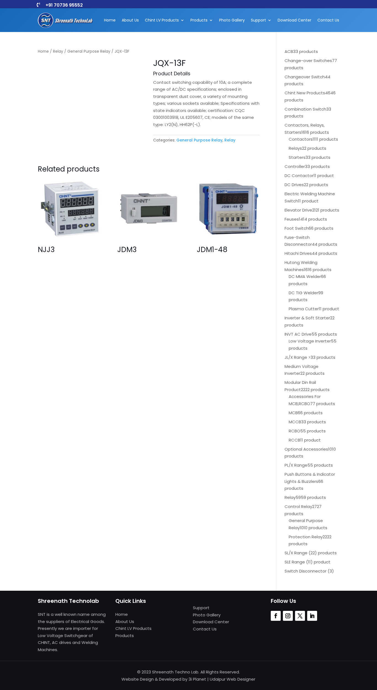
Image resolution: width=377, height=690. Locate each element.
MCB (293, 413)
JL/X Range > (297, 357)
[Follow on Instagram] (288, 616)
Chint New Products (305, 93)
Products (199, 20)
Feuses (292, 219)
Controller (295, 166)
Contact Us (328, 20)
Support (258, 20)
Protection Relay (306, 537)
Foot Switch (297, 228)
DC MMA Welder (305, 276)
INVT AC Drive (298, 334)
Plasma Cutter (304, 309)
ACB (289, 51)
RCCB (294, 440)
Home (110, 20)
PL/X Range (296, 465)
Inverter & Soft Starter (307, 318)
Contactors (301, 139)
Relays (295, 148)
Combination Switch (305, 109)
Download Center (294, 20)
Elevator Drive (298, 210)
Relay (58, 51)
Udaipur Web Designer (232, 679)
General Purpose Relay (88, 51)
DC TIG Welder (303, 293)
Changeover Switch (305, 77)
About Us (130, 20)
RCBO (294, 431)
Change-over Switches (308, 60)
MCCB (295, 422)
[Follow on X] (300, 616)
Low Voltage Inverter (310, 341)
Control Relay (298, 506)
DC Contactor (299, 175)
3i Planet (197, 679)
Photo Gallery (232, 20)
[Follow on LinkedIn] (312, 616)
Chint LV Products (162, 20)
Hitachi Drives (298, 253)
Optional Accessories (306, 449)
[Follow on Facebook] (276, 616)
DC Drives (294, 185)
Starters (297, 157)
